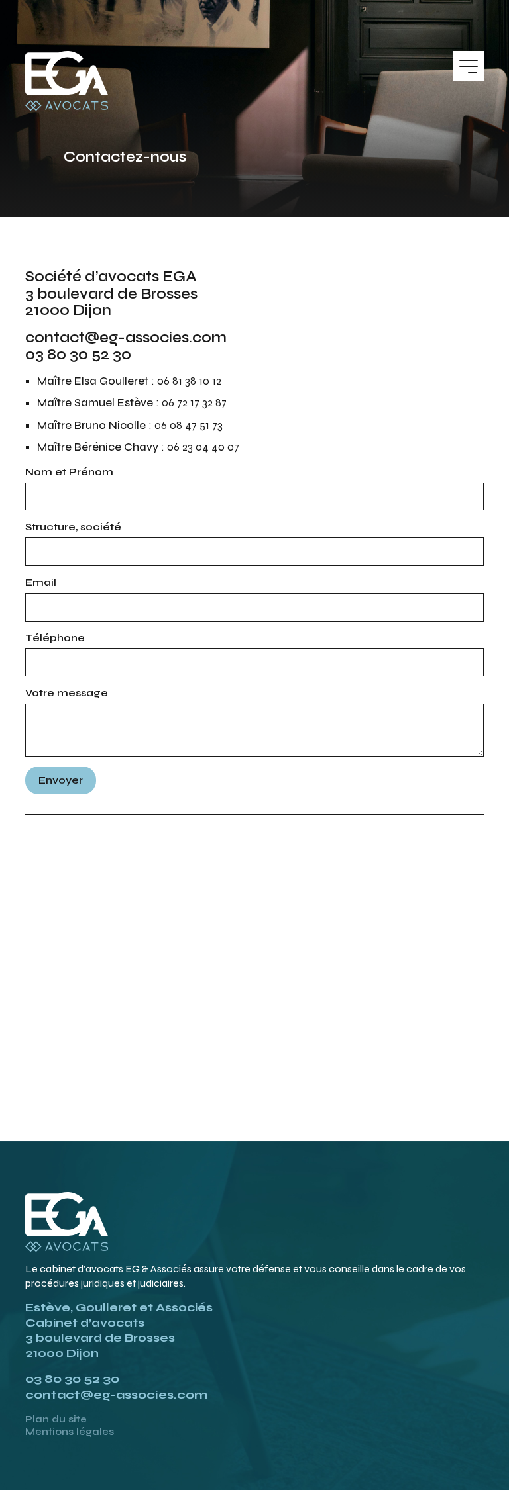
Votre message (66, 692)
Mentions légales (69, 1432)
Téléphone (55, 637)
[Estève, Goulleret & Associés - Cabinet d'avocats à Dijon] (66, 81)
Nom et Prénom (69, 471)
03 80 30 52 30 (72, 1379)
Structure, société (73, 526)
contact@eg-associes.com (116, 1394)
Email (40, 582)
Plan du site (56, 1419)
